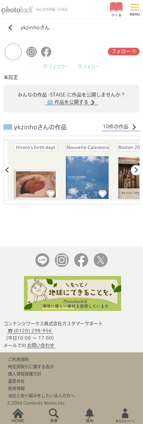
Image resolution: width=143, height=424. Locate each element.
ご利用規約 (18, 359)
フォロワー (56, 66)
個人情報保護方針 (24, 374)
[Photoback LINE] (42, 265)
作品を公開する (71, 102)
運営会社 (16, 381)
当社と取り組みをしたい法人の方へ (41, 396)
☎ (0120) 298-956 (30, 331)
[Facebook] (46, 55)
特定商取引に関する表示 (31, 367)
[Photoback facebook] (81, 265)
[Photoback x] (101, 265)
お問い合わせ (40, 345)
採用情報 (16, 388)
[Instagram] (31, 55)
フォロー (121, 51)
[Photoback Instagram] (62, 265)
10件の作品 (116, 126)
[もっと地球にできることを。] (72, 309)
